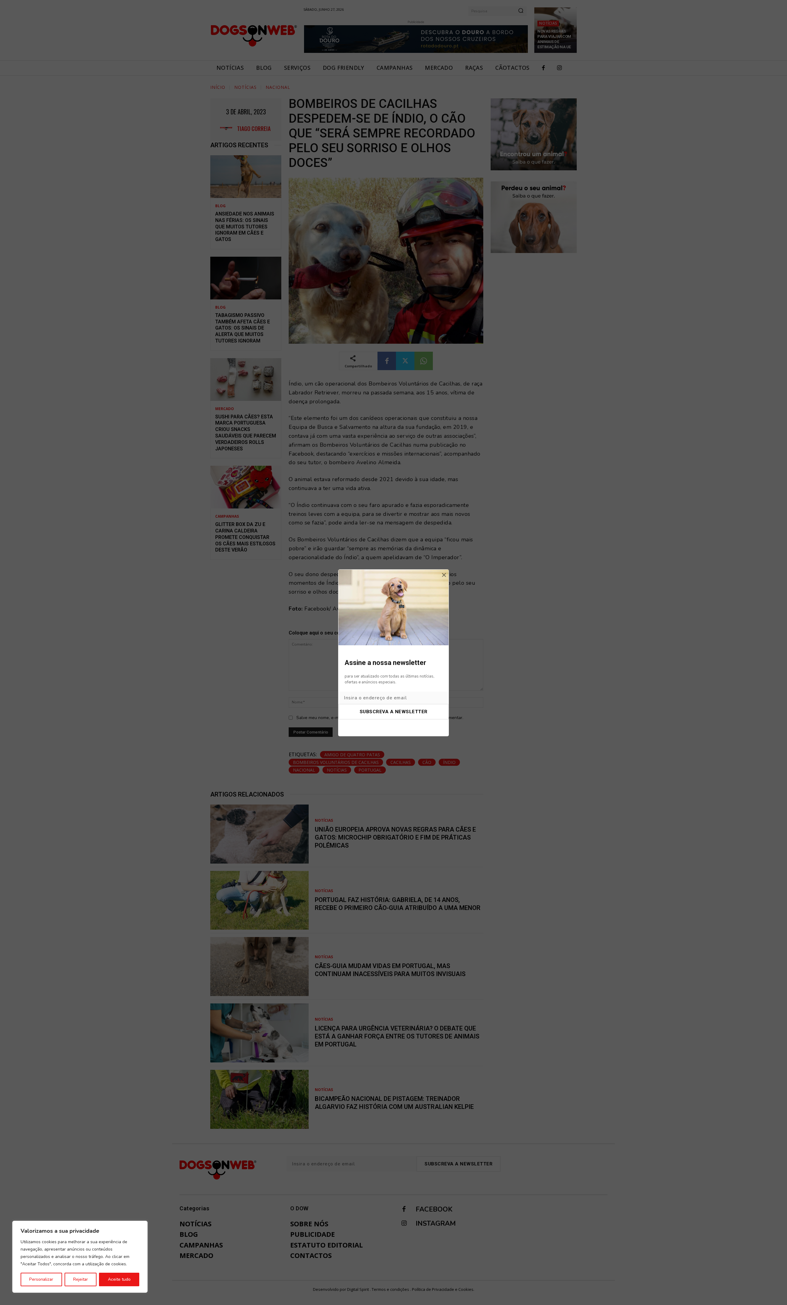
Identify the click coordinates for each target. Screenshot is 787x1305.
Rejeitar (80, 1279)
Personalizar (41, 1279)
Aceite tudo (119, 1279)
